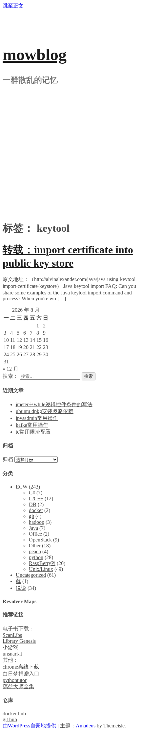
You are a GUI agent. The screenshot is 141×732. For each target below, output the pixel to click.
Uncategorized (31, 575)
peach (35, 551)
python (36, 557)
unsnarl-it (12, 654)
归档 (8, 459)
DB (32, 504)
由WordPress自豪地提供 (29, 725)
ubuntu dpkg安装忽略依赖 (44, 411)
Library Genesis (19, 641)
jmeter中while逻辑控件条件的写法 (54, 404)
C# (32, 492)
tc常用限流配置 (33, 432)
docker (36, 510)
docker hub (14, 713)
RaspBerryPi (42, 563)
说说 (21, 588)
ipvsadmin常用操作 (37, 418)
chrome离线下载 (21, 667)
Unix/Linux (41, 569)
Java (33, 528)
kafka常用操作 (32, 425)
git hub (10, 719)
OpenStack (40, 539)
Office (35, 534)
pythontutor (15, 680)
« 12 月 (10, 369)
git (31, 516)
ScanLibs (12, 635)
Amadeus (85, 725)
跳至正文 (13, 5)
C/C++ (36, 498)
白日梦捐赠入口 (21, 673)
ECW (22, 487)
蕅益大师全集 (18, 686)
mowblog (35, 54)
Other (35, 545)
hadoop (36, 522)
